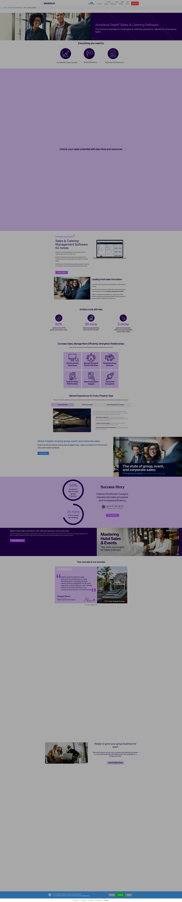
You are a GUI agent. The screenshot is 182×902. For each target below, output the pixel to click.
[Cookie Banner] (91, 896)
